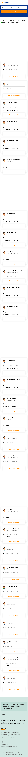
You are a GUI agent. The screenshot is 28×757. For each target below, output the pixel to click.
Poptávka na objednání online (14, 95)
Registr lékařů (4, 741)
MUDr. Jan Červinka (12, 213)
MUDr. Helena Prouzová (13, 567)
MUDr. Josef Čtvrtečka (12, 306)
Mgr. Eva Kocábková (12, 398)
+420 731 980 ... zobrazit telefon (11, 665)
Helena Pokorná (11, 436)
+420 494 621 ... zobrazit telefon (11, 129)
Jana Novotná (10, 417)
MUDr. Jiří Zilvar (11, 509)
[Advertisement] (14, 41)
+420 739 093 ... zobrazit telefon (11, 72)
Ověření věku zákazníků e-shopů (9, 743)
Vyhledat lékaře (14, 12)
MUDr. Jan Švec (11, 251)
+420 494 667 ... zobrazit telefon (11, 685)
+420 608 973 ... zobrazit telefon (11, 221)
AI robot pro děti (5, 744)
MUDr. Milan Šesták (12, 456)
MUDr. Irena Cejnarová (12, 232)
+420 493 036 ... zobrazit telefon (11, 630)
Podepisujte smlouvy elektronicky (9, 746)
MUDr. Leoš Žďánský (12, 622)
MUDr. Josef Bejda (11, 360)
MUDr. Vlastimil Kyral (12, 140)
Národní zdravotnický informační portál (10, 734)
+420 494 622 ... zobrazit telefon (11, 110)
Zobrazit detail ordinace (14, 76)
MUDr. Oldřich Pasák (12, 641)
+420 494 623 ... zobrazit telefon (11, 240)
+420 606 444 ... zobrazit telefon (11, 464)
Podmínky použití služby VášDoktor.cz (10, 737)
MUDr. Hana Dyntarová (13, 528)
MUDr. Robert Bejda (12, 64)
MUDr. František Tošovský (13, 379)
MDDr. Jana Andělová (12, 657)
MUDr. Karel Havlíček (12, 121)
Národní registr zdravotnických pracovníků (11, 732)
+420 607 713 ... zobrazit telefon (11, 406)
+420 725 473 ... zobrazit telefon (11, 91)
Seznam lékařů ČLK (5, 736)
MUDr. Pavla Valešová (12, 102)
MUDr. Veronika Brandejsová (14, 270)
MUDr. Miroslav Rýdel (12, 677)
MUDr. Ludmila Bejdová (13, 83)
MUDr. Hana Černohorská (13, 159)
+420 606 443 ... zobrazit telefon (11, 167)
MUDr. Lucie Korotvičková (13, 287)
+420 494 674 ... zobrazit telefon (11, 575)
